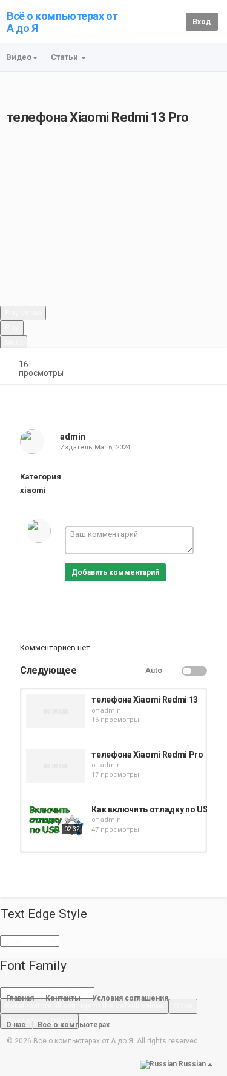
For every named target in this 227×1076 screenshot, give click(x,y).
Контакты (63, 998)
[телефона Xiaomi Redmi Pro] (55, 766)
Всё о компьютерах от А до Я (62, 22)
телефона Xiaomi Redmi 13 (144, 699)
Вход (201, 21)
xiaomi (33, 490)
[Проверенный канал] (90, 436)
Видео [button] (18, 57)
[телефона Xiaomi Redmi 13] (55, 711)
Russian (192, 1064)
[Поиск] (174, 21)
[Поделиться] (177, 366)
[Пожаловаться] (206, 366)
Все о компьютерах (74, 1025)
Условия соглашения (130, 998)
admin (72, 436)
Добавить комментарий (115, 572)
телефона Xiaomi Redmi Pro (147, 754)
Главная (20, 998)
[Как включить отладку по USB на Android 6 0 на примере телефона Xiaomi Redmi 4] (55, 820)
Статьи (65, 57)
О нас (15, 1025)
